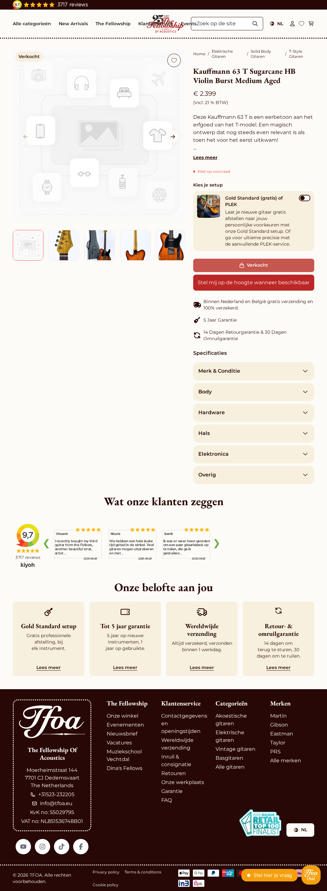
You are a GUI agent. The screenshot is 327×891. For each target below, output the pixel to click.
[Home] (52, 721)
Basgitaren (229, 758)
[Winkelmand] (311, 23)
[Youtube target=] (23, 846)
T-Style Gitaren (296, 54)
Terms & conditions (143, 872)
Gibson (279, 725)
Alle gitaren (230, 767)
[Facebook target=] (81, 846)
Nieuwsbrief (122, 734)
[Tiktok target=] (61, 846)
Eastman (281, 734)
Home (199, 53)
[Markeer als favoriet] (174, 60)
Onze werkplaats (182, 782)
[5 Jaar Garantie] (253, 320)
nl (280, 24)
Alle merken (285, 761)
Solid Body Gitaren (261, 54)
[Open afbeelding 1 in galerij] (99, 135)
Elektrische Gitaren (222, 54)
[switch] (304, 198)
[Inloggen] (292, 23)
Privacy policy (106, 872)
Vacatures (119, 743)
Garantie (172, 791)
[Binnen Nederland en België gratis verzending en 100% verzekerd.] (253, 304)
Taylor (277, 743)
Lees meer (205, 157)
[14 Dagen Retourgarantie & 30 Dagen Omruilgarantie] (253, 335)
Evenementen (125, 725)
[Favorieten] (301, 23)
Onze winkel (122, 716)
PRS (275, 752)
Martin (278, 716)
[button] (172, 136)
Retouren (173, 773)
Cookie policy (105, 884)
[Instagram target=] (42, 846)
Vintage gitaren (235, 749)
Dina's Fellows (124, 768)
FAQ (166, 800)
